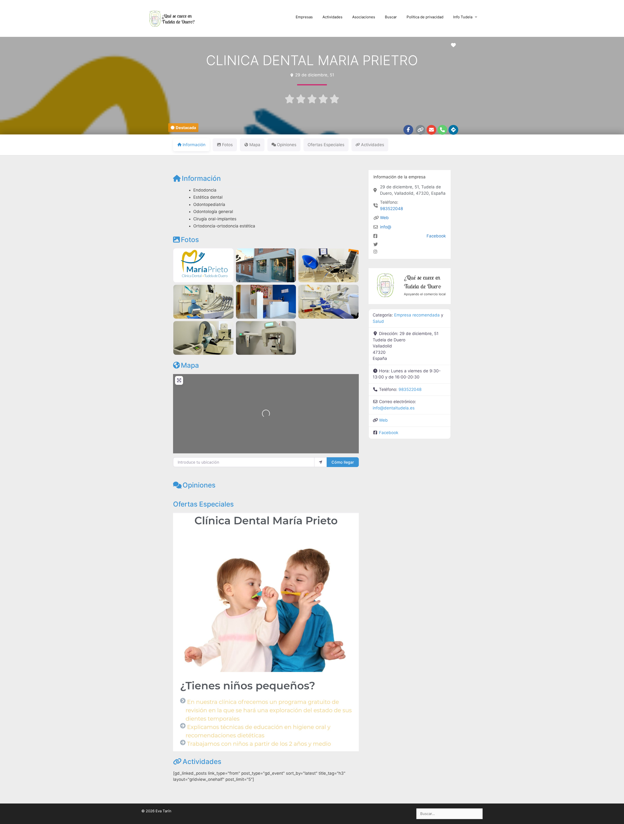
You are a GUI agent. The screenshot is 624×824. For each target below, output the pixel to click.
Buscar (391, 17)
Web (384, 217)
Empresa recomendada (417, 315)
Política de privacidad (425, 17)
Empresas (304, 17)
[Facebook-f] (408, 130)
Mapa (190, 365)
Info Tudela (462, 17)
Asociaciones (363, 17)
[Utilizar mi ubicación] (320, 462)
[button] (183, 127)
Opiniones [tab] (286, 144)
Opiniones (199, 485)
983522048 (391, 208)
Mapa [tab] (254, 144)
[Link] (420, 130)
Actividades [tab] (372, 144)
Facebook (436, 236)
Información (201, 178)
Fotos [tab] (227, 144)
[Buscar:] (449, 813)
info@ (385, 226)
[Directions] (453, 130)
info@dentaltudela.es (394, 408)
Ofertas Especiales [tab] (326, 144)
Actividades (332, 17)
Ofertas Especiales (203, 504)
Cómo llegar (343, 462)
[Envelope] (431, 130)
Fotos (190, 239)
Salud (378, 321)
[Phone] (442, 130)
